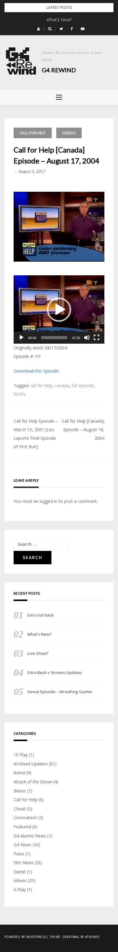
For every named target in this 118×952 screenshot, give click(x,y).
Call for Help (33, 133)
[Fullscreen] (96, 338)
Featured (22, 827)
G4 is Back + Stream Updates (54, 672)
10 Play (21, 755)
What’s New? (59, 19)
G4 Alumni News (30, 836)
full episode (82, 385)
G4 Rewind (59, 70)
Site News (23, 862)
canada (62, 385)
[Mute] (87, 338)
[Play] (21, 338)
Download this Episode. (37, 371)
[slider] (54, 337)
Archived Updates (31, 764)
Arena (19, 772)
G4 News (22, 844)
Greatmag (71, 937)
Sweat (20, 872)
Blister (20, 791)
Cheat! (20, 809)
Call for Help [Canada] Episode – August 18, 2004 (83, 429)
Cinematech (25, 817)
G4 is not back (40, 615)
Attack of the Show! (33, 782)
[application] (59, 309)
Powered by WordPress (25, 937)
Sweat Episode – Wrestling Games (59, 691)
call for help (41, 385)
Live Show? (38, 653)
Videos (69, 133)
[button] (39, 29)
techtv (20, 394)
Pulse (19, 854)
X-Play (20, 889)
